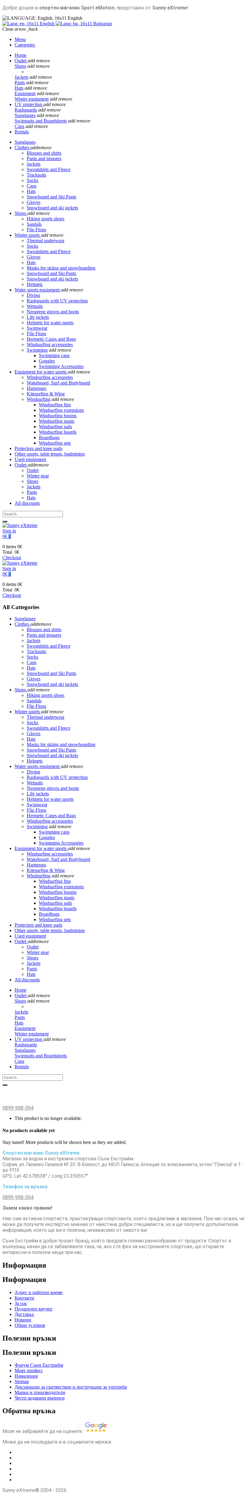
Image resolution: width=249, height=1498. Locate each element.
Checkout (11, 557)
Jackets (21, 77)
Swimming (37, 350)
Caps (19, 126)
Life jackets (38, 317)
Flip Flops (36, 229)
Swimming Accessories (61, 366)
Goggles (47, 360)
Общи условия (30, 1325)
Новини (23, 1319)
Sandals (34, 224)
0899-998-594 (17, 1108)
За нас (21, 1303)
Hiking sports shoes (45, 218)
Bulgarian (102, 23)
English (47, 23)
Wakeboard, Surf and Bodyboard (58, 382)
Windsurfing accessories (50, 344)
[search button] (4, 521)
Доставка (24, 1314)
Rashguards (26, 109)
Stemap (22, 1381)
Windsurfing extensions (61, 410)
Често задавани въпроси (40, 1397)
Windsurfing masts (56, 421)
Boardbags (49, 437)
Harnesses (36, 388)
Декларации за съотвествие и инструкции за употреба (71, 1387)
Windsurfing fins (55, 404)
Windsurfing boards (58, 432)
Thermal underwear (45, 240)
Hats (19, 88)
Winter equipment (32, 99)
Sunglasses (25, 115)
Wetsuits (35, 306)
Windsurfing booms (58, 415)
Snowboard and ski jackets (52, 278)
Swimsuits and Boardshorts (41, 120)
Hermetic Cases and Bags (51, 339)
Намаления (26, 1376)
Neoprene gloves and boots (53, 311)
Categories (25, 44)
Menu (20, 39)
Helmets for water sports (50, 322)
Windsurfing (38, 399)
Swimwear (37, 328)
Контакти (24, 1297)
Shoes (20, 66)
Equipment (25, 93)
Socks (32, 246)
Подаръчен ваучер (33, 1308)
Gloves (33, 257)
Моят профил (29, 1370)
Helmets (35, 284)
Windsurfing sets (55, 443)
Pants (20, 82)
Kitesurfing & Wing (46, 393)
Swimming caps (54, 355)
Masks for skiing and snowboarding (61, 267)
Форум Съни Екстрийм (39, 1365)
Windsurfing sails (55, 426)
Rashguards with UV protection (57, 300)
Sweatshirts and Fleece (48, 251)
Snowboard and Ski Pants (51, 273)
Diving (33, 295)
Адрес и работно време (39, 1292)
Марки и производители (40, 1392)
